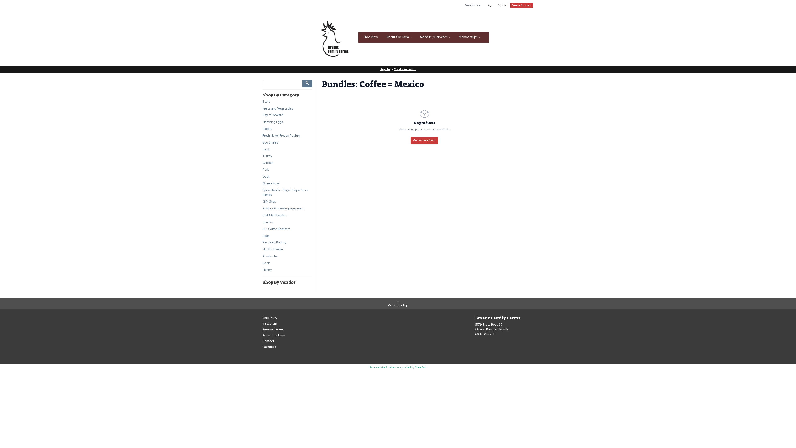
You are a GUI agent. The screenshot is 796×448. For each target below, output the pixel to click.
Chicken (268, 163)
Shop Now (371, 37)
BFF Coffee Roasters (276, 229)
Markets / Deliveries (434, 37)
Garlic (267, 263)
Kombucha (270, 256)
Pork (266, 170)
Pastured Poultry (274, 242)
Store (266, 102)
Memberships (468, 37)
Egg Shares (270, 142)
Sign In (502, 6)
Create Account (521, 5)
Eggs (266, 236)
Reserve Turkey (273, 329)
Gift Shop (269, 202)
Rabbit (267, 129)
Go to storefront (424, 140)
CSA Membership (274, 215)
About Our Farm (398, 37)
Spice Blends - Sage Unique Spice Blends (285, 193)
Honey (267, 270)
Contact (268, 341)
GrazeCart (420, 367)
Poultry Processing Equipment (284, 208)
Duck (266, 176)
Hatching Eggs (273, 122)
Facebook (269, 347)
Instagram (270, 323)
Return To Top (398, 305)
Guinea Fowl (271, 183)
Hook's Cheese (273, 249)
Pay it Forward (273, 115)
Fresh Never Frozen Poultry (281, 136)
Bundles (268, 222)
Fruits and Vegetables (278, 108)
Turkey (267, 156)
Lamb (266, 149)
